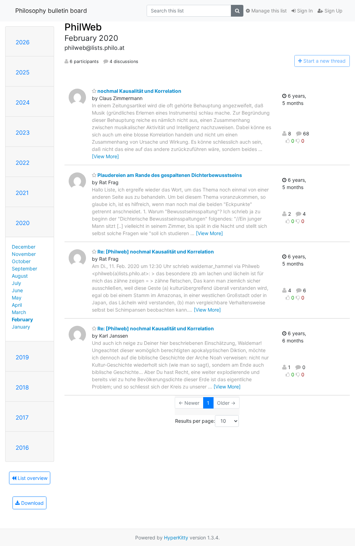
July (16, 283)
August (20, 276)
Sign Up (333, 11)
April (17, 305)
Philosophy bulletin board (51, 10)
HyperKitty (176, 537)
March (19, 312)
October (21, 261)
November (24, 254)
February (22, 319)
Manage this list (268, 11)
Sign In (304, 11)
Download (32, 503)
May (16, 298)
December (23, 247)
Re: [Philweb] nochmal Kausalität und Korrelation (155, 251)
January (21, 327)
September (24, 268)
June (17, 290)
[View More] (105, 156)
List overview (31, 478)
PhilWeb (83, 27)
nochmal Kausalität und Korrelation (138, 91)
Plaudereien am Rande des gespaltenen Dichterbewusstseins (169, 175)
